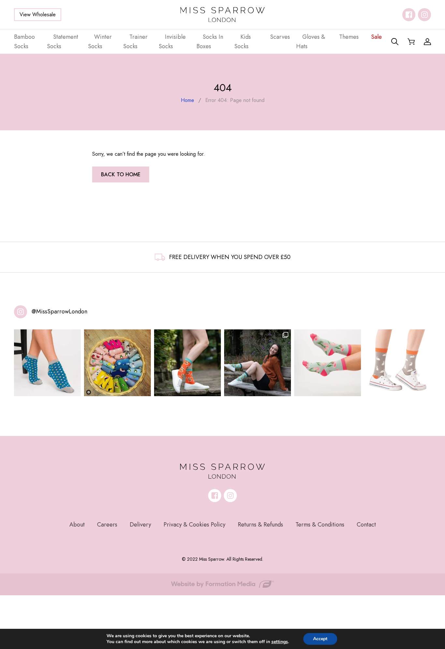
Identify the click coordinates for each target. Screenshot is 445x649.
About (77, 524)
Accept (320, 639)
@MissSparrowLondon (59, 311)
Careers (107, 524)
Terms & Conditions (319, 524)
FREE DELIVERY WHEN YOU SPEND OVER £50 (230, 257)
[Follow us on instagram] (424, 15)
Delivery (140, 524)
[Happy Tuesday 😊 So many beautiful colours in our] (257, 362)
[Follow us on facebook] (409, 15)
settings (279, 642)
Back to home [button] (120, 174)
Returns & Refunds (260, 524)
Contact (366, 524)
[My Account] (427, 42)
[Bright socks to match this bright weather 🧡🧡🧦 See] (187, 362)
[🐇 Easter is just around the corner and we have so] (397, 362)
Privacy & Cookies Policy (194, 524)
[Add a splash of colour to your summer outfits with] (117, 362)
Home (187, 100)
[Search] (395, 42)
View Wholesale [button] (38, 14)
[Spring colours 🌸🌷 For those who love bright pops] (327, 362)
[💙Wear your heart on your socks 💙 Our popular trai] (47, 362)
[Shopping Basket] (411, 42)
